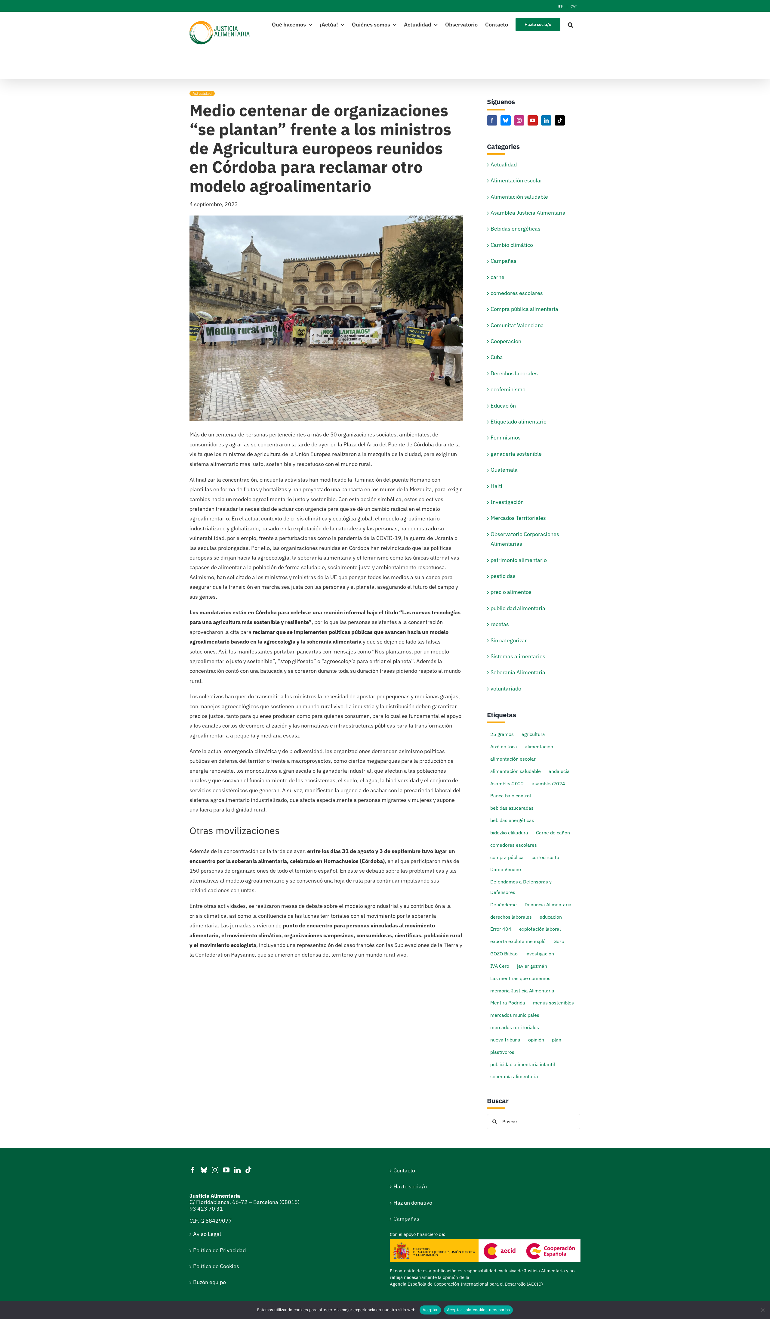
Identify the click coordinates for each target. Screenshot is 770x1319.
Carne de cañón (553, 832)
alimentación (539, 746)
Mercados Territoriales (518, 517)
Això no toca (503, 746)
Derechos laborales (514, 373)
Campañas (503, 260)
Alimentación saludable (519, 196)
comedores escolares (517, 293)
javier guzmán (532, 966)
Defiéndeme (503, 904)
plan (556, 1039)
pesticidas (503, 576)
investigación (539, 953)
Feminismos (506, 437)
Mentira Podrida (507, 1002)
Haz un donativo (412, 1202)
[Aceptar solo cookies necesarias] (762, 1310)
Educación (503, 405)
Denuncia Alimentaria (548, 904)
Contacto (404, 1170)
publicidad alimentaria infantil (522, 1064)
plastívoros (502, 1052)
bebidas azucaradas (512, 808)
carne (497, 277)
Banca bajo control (510, 795)
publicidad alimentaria (518, 608)
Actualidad (202, 93)
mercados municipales (514, 1015)
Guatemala (504, 469)
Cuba (497, 357)
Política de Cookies (216, 1266)
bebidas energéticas (512, 820)
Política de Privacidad (219, 1250)
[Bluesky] (505, 120)
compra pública (507, 857)
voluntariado (506, 688)
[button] (570, 24)
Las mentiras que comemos (520, 978)
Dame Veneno (505, 869)
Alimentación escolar (516, 180)
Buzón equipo (209, 1282)
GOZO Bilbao (504, 953)
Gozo (558, 941)
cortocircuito (545, 857)
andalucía (559, 771)
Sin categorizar (509, 640)
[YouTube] (533, 120)
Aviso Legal (207, 1234)
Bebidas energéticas (516, 228)
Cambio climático (512, 244)
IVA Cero (499, 966)
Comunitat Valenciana (517, 325)
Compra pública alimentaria (524, 309)
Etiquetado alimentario (519, 421)
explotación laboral (540, 929)
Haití (496, 486)
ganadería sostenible (516, 453)
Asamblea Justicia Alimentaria (528, 212)
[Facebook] (492, 120)
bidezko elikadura (509, 832)
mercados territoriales (514, 1027)
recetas (500, 624)
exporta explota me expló (518, 941)
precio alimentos (511, 591)
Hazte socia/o (410, 1186)
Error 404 (500, 929)
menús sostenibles (553, 1002)
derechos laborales (511, 917)
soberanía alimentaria (514, 1076)
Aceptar (430, 1309)
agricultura (533, 734)
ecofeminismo (508, 389)
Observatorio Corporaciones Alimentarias (525, 539)
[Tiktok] (560, 120)
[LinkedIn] (546, 120)
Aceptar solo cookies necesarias (478, 1309)
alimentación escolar (513, 759)
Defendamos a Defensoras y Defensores (521, 886)
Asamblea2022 (507, 783)
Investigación (507, 501)
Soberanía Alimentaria (518, 672)
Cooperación (506, 341)
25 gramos (502, 734)
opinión (536, 1039)
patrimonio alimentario (519, 560)
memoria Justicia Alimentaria (522, 990)
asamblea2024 (548, 783)
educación (551, 917)
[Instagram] (519, 120)
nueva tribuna (505, 1039)
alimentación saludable (515, 771)
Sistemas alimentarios (518, 656)
